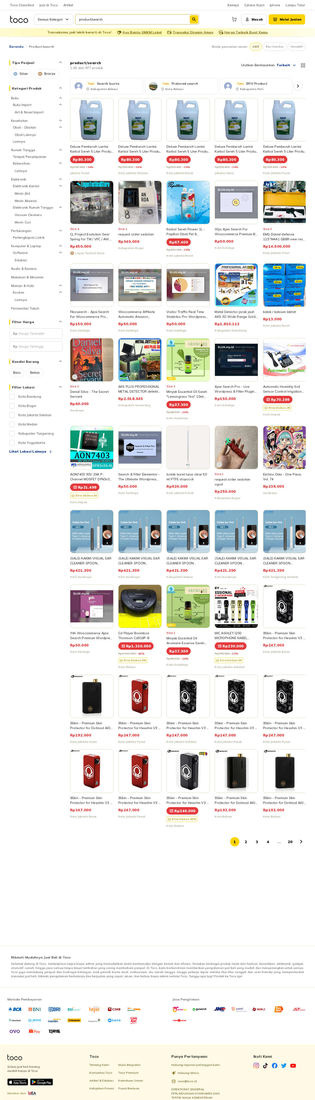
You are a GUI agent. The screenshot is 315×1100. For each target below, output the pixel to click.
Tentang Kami (99, 1065)
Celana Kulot (254, 5)
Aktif (256, 46)
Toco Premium (128, 1072)
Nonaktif (297, 46)
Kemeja (233, 5)
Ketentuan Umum (130, 1080)
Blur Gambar (275, 46)
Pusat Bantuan (128, 1088)
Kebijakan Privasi (101, 1088)
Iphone (275, 5)
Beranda (16, 47)
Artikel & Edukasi (101, 1080)
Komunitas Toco (101, 1072)
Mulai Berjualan (129, 1065)
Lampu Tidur (295, 5)
